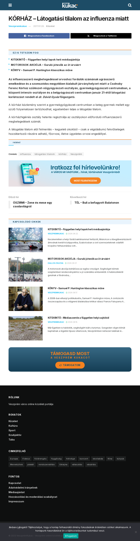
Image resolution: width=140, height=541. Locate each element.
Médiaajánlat (17, 492)
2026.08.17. (72, 293)
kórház (63, 154)
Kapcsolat (15, 483)
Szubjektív (15, 434)
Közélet (50, 26)
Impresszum (16, 501)
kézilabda (98, 459)
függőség (56, 459)
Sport (12, 430)
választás (77, 464)
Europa (14, 459)
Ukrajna (63, 464)
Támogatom (71, 365)
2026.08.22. (72, 234)
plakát (30, 464)
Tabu (12, 439)
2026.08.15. (72, 322)
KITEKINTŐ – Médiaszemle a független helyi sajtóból (78, 317)
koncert (84, 459)
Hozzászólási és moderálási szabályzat (33, 496)
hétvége (70, 459)
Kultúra (13, 425)
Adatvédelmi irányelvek (23, 487)
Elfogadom (71, 536)
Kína (110, 459)
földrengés (40, 459)
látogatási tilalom (45, 154)
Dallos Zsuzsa (55, 263)
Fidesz (26, 459)
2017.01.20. (38, 26)
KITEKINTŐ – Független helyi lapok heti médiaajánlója (45, 59)
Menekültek (16, 464)
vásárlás (91, 464)
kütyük (120, 459)
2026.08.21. (72, 263)
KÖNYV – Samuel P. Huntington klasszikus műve (42, 70)
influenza (25, 154)
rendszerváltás (47, 464)
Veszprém (76, 154)
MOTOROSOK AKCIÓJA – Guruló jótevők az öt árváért (46, 64)
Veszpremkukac (18, 26)
